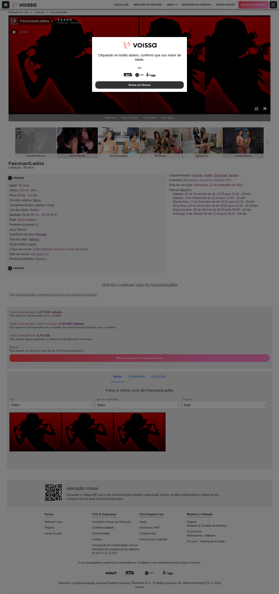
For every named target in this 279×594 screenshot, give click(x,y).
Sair (139, 67)
